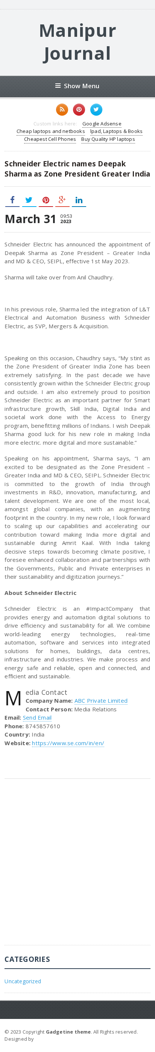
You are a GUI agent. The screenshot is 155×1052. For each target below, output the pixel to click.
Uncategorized (23, 981)
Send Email (37, 717)
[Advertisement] (77, 867)
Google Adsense (102, 123)
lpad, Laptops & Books (116, 131)
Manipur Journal (78, 41)
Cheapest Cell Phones (50, 139)
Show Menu (82, 86)
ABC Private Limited (101, 700)
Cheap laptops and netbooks (51, 131)
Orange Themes (55, 1038)
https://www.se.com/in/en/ (68, 743)
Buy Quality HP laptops (108, 139)
